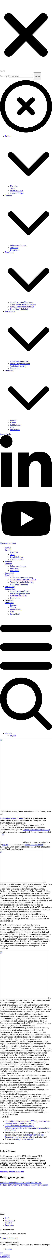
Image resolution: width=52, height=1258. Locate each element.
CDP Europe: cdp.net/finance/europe (19, 1126)
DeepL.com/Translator (25, 1139)
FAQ (7, 1218)
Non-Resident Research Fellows (23, 304)
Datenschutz (10, 1220)
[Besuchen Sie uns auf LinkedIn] (26, 494)
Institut (7, 136)
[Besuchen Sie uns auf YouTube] (26, 541)
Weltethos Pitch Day (18, 366)
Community (15, 368)
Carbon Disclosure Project (11, 818)
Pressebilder (15, 430)
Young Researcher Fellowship (22, 307)
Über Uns (14, 186)
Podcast (13, 420)
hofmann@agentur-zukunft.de (12, 1172)
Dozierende (14, 250)
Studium (8, 195)
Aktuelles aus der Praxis (19, 361)
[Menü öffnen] (26, 676)
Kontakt (8, 1223)
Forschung (9, 252)
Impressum (9, 1225)
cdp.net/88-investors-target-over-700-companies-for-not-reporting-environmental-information (27, 1122)
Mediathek (9, 370)
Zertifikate (14, 247)
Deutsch (8, 733)
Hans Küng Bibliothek (19, 309)
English (13, 736)
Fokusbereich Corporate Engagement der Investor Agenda (24, 1136)
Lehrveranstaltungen (18, 245)
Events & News (16, 191)
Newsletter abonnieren (9, 1238)
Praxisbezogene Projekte (20, 364)
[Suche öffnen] (26, 729)
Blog (12, 427)
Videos (13, 423)
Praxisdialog (10, 311)
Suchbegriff (4, 76)
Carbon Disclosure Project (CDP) (36, 830)
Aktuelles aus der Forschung (21, 302)
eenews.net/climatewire (34, 844)
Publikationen (15, 425)
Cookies (8, 1249)
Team (12, 188)
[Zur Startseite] (8, 543)
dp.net (5, 844)
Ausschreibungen (17, 193)
